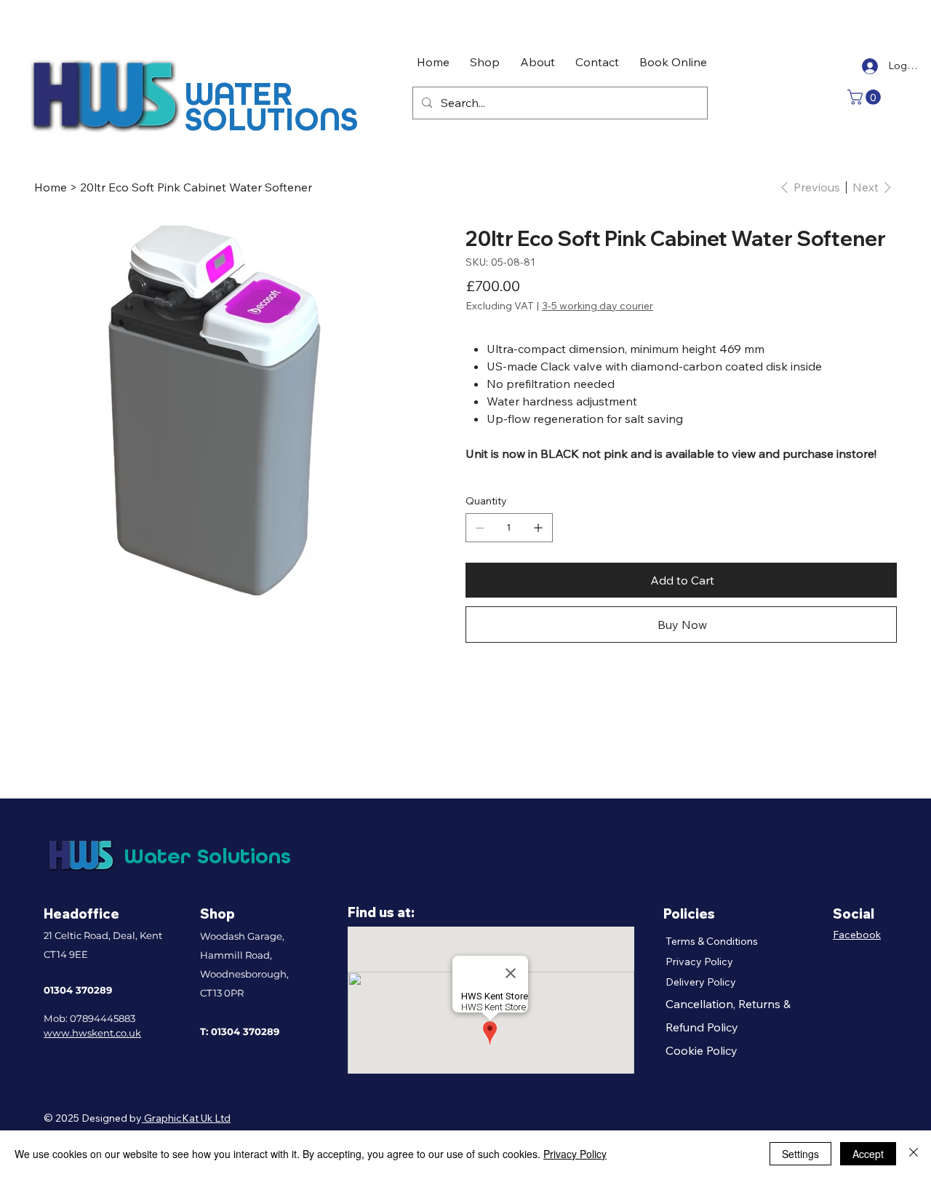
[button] (865, 97)
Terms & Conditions (712, 941)
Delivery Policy (701, 981)
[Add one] (538, 527)
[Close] (913, 1153)
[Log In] (868, 66)
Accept (868, 1153)
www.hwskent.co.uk (92, 1033)
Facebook (857, 934)
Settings (800, 1153)
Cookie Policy (702, 1050)
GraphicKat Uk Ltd (186, 1118)
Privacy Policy (699, 961)
